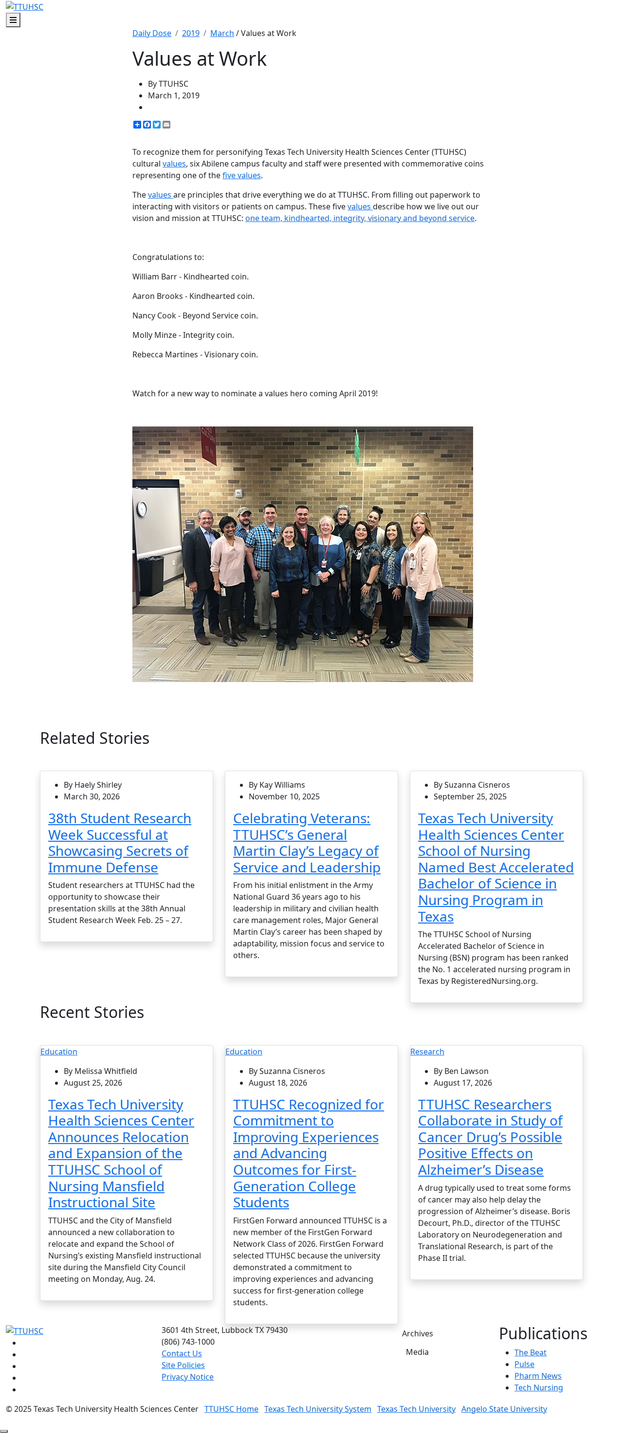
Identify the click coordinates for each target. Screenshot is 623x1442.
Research (427, 1051)
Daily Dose (151, 33)
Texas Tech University (416, 1409)
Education (58, 1051)
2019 (191, 33)
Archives (417, 1333)
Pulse (524, 1364)
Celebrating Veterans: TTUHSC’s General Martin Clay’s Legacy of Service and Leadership (307, 842)
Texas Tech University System (317, 1409)
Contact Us (182, 1353)
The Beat (530, 1352)
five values (241, 175)
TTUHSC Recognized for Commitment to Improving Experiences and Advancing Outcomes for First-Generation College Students (308, 1153)
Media (417, 1352)
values (174, 163)
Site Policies (183, 1365)
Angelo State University (504, 1409)
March (222, 33)
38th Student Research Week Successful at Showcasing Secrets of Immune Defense (119, 842)
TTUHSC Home (231, 1409)
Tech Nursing (538, 1387)
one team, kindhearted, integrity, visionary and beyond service (360, 218)
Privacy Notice (188, 1376)
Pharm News (538, 1375)
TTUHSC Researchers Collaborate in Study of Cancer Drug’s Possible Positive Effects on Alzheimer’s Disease (490, 1137)
